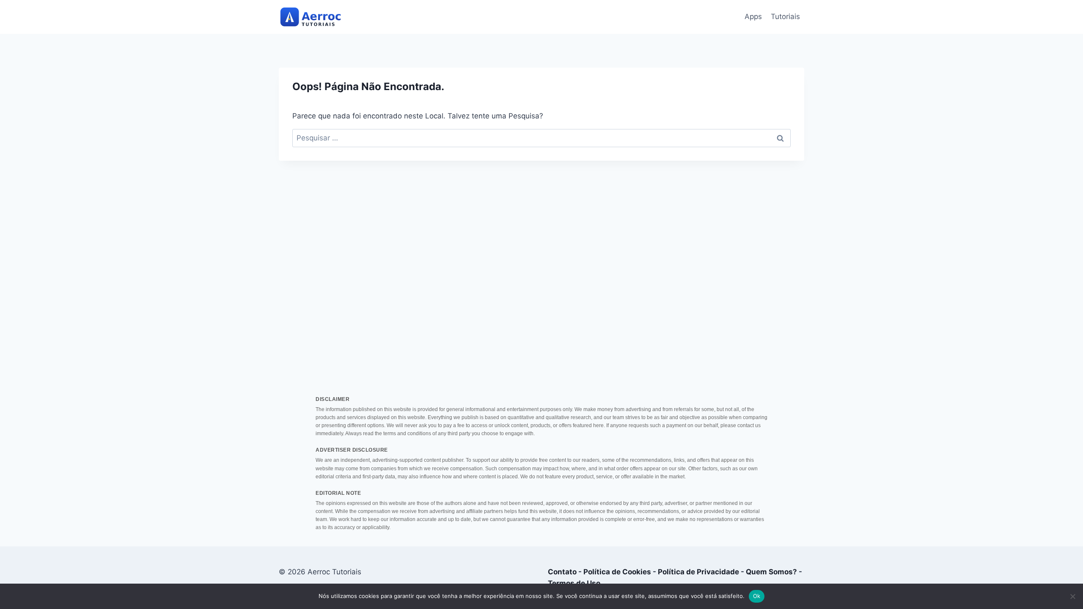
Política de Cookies (617, 572)
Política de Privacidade (698, 572)
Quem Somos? (771, 572)
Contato (562, 572)
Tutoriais (785, 16)
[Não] (1072, 596)
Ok (757, 596)
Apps (753, 16)
